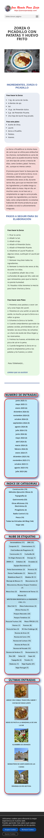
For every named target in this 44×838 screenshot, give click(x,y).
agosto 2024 (20, 427)
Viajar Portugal (22, 668)
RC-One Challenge (29, 629)
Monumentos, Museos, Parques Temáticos (22, 586)
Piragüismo (19, 510)
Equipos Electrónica (22, 566)
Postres (16, 625)
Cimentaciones (28, 546)
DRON (10, 562)
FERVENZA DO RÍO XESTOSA (21, 786)
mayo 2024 (20, 438)
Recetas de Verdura (14, 652)
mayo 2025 (20, 404)
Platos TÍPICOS (31, 621)
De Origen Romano (16, 558)
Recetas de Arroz (22, 633)
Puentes (27, 625)
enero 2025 (20, 408)
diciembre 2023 (19, 456)
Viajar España (28, 664)
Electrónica (19, 506)
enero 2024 (20, 453)
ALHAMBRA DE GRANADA (21, 745)
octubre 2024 (20, 419)
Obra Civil (12, 606)
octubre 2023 (20, 464)
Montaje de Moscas (14, 581)
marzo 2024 (20, 445)
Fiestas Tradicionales (16, 573)
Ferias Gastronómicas (16, 569)
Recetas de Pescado (22, 648)
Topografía (19, 496)
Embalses (20, 562)
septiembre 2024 (20, 423)
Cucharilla (29, 554)
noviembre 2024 (20, 415)
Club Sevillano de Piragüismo (22, 550)
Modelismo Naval (15, 577)
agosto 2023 (19, 468)
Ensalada (32, 562)
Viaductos (14, 664)
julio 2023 (20, 471)
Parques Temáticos (22, 618)
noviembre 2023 (19, 460)
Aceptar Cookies (10, 830)
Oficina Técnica (22, 610)
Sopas (31, 656)
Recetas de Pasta (22, 645)
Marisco (32, 573)
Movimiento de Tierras (29, 592)
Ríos (12, 656)
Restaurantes (32, 652)
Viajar (18, 525)
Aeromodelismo (17, 542)
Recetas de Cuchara (22, 641)
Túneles (28, 660)
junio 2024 (20, 434)
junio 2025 (20, 400)
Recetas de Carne (22, 637)
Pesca (18, 517)
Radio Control (19, 513)
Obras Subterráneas (28, 606)
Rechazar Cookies (28, 830)
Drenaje (31, 558)
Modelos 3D (30, 577)
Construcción (18, 489)
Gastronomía (18, 499)
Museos (22, 595)
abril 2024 (20, 441)
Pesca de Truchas (13, 621)
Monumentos (32, 581)
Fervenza (32, 569)
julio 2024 (20, 430)
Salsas (21, 656)
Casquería (14, 546)
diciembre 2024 (20, 412)
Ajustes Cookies (10, 834)
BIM (31, 542)
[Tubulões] (22, 72)
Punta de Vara (13, 629)
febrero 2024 (20, 449)
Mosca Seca (11, 592)
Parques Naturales (22, 614)
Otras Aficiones (18, 503)
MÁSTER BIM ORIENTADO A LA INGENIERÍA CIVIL (22, 600)
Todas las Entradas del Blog (17, 521)
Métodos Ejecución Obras (19, 492)
